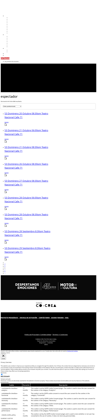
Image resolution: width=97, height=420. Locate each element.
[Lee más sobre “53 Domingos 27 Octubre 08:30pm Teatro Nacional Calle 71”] (6, 192)
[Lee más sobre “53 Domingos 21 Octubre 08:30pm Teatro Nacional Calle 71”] (6, 159)
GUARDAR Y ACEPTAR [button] (7, 418)
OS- (49, 318)
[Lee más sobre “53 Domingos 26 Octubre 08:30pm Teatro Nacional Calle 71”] (6, 176)
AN (47, 318)
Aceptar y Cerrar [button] (5, 353)
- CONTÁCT (41, 318)
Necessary (5, 376)
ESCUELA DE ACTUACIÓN (28, 318)
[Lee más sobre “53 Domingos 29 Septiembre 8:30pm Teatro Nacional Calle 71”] (6, 260)
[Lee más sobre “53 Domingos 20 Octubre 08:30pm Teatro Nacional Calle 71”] (6, 125)
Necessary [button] (4, 373)
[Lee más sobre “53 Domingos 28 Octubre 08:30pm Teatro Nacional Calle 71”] (6, 226)
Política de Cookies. (72, 351)
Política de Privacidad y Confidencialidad (38, 334)
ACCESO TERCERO (57, 318)
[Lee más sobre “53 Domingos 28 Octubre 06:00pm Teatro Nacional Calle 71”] (6, 209)
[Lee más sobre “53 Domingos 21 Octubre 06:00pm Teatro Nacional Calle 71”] (6, 142)
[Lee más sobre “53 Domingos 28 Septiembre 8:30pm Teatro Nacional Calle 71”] (6, 243)
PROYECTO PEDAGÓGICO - (10, 318)
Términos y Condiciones (60, 334)
